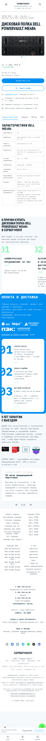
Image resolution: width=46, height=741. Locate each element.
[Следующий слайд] (30, 505)
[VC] (7, 644)
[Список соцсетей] (42, 727)
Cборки (24, 117)
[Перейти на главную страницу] (23, 4)
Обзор (34, 117)
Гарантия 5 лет (11, 94)
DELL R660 (33, 529)
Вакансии (34, 557)
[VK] (12, 644)
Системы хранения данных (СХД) (12, 533)
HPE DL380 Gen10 (12, 567)
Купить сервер (12, 514)
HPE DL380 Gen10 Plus (12, 558)
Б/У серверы (12, 536)
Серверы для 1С (12, 526)
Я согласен (39, 730)
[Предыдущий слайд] (16, 505)
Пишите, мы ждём (23, 613)
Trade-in (34, 563)
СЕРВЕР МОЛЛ (19, 701)
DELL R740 (33, 523)
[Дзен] (33, 644)
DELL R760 (33, 517)
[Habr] (17, 644)
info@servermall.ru (23, 6)
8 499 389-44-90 (23, 592)
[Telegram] (23, 644)
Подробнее (27, 730)
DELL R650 (33, 532)
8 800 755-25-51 (23, 8)
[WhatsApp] (28, 644)
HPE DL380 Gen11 (12, 551)
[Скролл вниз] (5, 727)
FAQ (42, 117)
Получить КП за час (23, 81)
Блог (34, 560)
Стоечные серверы (12, 520)
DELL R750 (33, 520)
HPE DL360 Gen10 (12, 570)
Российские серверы (12, 517)
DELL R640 (33, 535)
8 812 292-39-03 (23, 598)
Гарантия (34, 551)
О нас (33, 546)
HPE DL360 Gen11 (12, 554)
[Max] (39, 644)
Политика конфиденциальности (23, 693)
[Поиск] (40, 4)
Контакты (34, 549)
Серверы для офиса (12, 529)
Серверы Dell (34, 514)
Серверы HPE (12, 546)
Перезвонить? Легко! (23, 604)
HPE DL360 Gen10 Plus (12, 563)
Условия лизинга (33, 569)
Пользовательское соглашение (23, 696)
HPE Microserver (12, 549)
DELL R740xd (33, 526)
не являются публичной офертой (29, 683)
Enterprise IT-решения (34, 573)
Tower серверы (12, 523)
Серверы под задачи (12, 539)
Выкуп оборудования (33, 566)
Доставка (34, 554)
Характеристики (10, 117)
